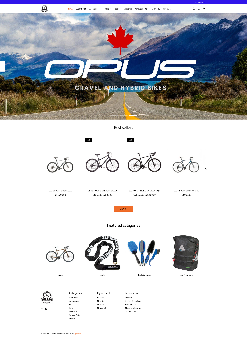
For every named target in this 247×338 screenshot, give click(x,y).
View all (123, 208)
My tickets (101, 304)
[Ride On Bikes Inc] (44, 8)
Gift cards (167, 9)
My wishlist (101, 308)
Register (100, 297)
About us (128, 297)
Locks (102, 275)
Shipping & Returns (133, 308)
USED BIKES (81, 9)
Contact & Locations (133, 301)
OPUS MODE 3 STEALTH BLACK (102, 190)
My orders (101, 301)
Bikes (60, 275)
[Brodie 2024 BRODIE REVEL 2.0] (60, 161)
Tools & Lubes (144, 275)
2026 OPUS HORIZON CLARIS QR (144, 190)
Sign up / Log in (200, 2)
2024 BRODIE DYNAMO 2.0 (186, 190)
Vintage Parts (74, 315)
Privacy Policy (130, 304)
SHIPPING (156, 9)
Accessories (74, 301)
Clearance (127, 9)
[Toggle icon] (194, 9)
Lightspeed (77, 334)
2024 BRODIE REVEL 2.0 (60, 190)
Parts (71, 308)
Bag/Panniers (186, 275)
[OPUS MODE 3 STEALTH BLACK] (102, 161)
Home (70, 9)
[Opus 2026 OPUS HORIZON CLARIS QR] (144, 161)
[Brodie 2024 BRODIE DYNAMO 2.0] (186, 161)
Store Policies (130, 311)
